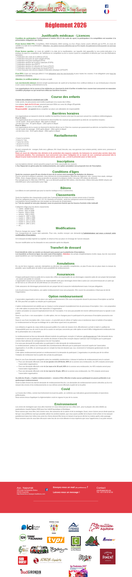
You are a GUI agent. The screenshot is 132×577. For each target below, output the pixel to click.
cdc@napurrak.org (89, 336)
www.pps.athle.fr (38, 74)
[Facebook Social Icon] (106, 6)
